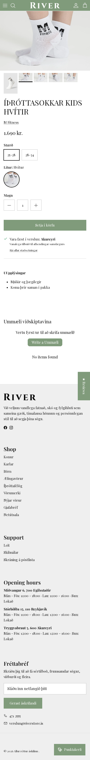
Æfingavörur (13, 478)
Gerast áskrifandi (23, 703)
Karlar (9, 464)
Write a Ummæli (45, 342)
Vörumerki (12, 493)
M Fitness (11, 122)
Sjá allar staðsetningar (24, 250)
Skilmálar (11, 552)
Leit (7, 545)
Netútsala (11, 514)
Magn (8, 195)
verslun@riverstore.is (26, 723)
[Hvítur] (11, 179)
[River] (45, 5)
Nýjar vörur (13, 500)
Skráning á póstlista (19, 559)
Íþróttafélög (13, 485)
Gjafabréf (11, 507)
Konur (9, 457)
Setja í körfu (45, 225)
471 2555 (15, 716)
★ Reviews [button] (84, 386)
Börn (7, 471)
